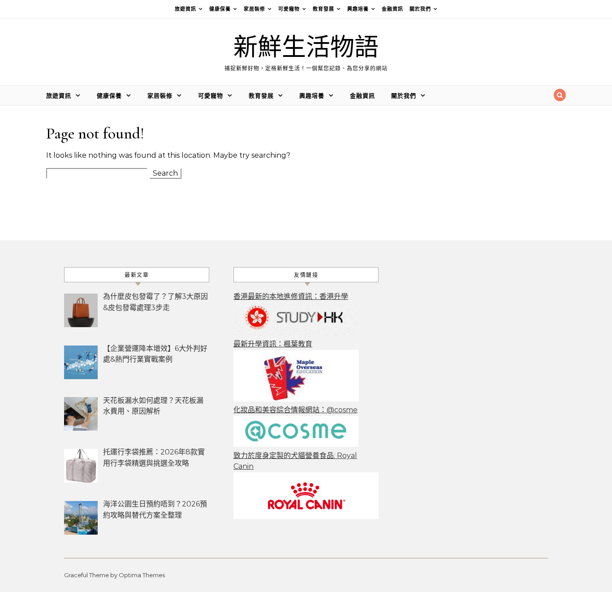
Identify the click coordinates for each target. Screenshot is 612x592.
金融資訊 (392, 9)
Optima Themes (142, 575)
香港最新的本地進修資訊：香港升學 (290, 296)
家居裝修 (254, 9)
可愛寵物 (289, 9)
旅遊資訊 (185, 9)
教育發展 (323, 9)
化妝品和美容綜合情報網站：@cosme (295, 410)
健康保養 (220, 9)
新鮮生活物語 (306, 47)
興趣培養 (358, 9)
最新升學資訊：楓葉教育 (272, 344)
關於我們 (420, 9)
